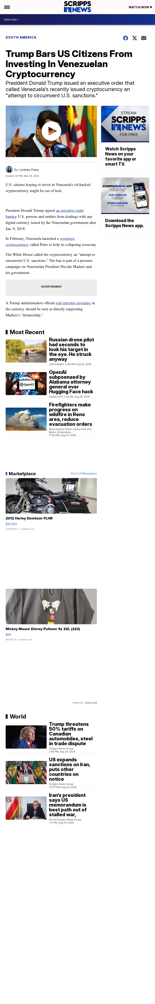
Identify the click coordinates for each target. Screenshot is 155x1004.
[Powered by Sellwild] (91, 702)
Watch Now (139, 7)
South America (21, 37)
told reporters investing (73, 302)
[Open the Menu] (6, 7)
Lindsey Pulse (29, 170)
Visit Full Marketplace (83, 473)
